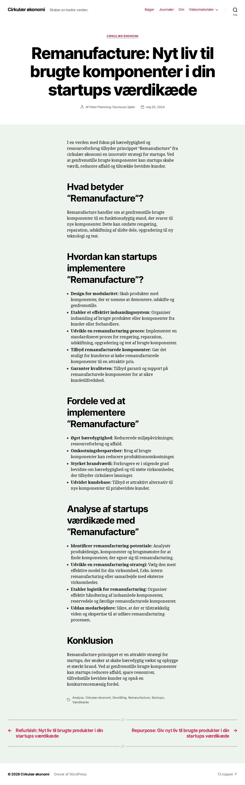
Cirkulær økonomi (26, 9)
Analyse (78, 697)
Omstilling (119, 697)
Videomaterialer (201, 9)
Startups (158, 697)
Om (181, 9)
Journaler (166, 9)
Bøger (149, 9)
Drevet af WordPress (70, 774)
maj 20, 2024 (155, 107)
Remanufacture (139, 697)
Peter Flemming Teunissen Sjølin (112, 107)
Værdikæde (80, 702)
